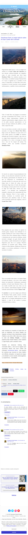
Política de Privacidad (11, 525)
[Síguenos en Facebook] (9, 511)
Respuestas (7, 438)
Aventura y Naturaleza (12, 379)
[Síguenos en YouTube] (18, 511)
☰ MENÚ (14, 6)
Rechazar (14, 529)
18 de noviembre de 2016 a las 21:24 (17, 405)
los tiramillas (6, 429)
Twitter (15, 390)
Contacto (24, 26)
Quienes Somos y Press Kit (10, 27)
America (9, 383)
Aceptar (14, 532)
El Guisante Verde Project (12, 417)
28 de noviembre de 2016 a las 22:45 (16, 429)
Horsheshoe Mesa (13, 350)
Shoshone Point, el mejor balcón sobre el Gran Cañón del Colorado (13, 38)
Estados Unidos (16, 383)
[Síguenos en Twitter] (12, 511)
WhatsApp (21, 390)
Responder (7, 412)
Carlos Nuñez (6, 405)
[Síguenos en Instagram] (15, 511)
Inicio (4, 26)
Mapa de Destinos (17, 27)
